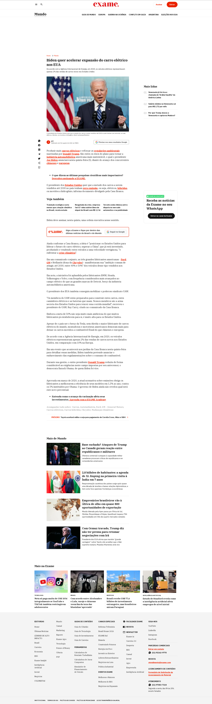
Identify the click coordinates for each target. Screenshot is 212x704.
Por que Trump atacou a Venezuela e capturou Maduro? (161, 114)
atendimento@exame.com (159, 662)
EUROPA (101, 15)
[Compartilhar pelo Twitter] (39, 158)
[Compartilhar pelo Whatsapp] (39, 140)
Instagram (152, 635)
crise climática (67, 252)
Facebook (152, 639)
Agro (128, 663)
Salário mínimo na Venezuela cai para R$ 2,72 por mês (162, 105)
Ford (123, 259)
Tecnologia (60, 644)
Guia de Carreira (81, 640)
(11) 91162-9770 (159, 653)
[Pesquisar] (41, 5)
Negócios (38, 676)
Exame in (130, 636)
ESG (36, 656)
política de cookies (67, 700)
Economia (38, 652)
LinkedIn (152, 630)
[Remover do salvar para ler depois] (39, 167)
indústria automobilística (61, 156)
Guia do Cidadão (81, 627)
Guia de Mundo (89, 15)
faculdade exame (134, 621)
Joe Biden (52, 160)
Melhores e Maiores (106, 677)
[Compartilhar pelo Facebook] (39, 145)
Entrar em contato (156, 649)
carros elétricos (71, 150)
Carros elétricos (55, 410)
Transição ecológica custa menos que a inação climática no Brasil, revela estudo (59, 207)
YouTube (152, 626)
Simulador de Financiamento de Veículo (80, 669)
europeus (64, 163)
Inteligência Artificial (39, 666)
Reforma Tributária (106, 627)
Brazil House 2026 (106, 631)
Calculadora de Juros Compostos (83, 660)
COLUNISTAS (39, 681)
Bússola (101, 640)
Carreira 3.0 (131, 641)
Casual (59, 626)
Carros (75, 407)
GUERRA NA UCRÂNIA (117, 15)
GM (48, 262)
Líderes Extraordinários (108, 658)
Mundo (40, 14)
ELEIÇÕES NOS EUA (169, 15)
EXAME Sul (103, 636)
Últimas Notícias (41, 631)
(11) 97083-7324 (159, 685)
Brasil (36, 643)
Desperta (130, 645)
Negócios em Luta (105, 662)
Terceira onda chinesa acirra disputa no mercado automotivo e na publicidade (115, 207)
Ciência (59, 652)
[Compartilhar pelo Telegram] (39, 154)
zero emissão (90, 188)
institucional (40, 700)
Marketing (60, 630)
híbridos (122, 188)
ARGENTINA (154, 15)
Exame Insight (40, 660)
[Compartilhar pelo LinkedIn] (39, 149)
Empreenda (131, 667)
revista (130, 627)
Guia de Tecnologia (82, 631)
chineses (52, 163)
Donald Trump (71, 153)
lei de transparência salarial (108, 700)
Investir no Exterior (106, 653)
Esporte (59, 635)
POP (58, 657)
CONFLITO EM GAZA (137, 15)
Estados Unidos (73, 185)
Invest (37, 672)
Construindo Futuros (107, 644)
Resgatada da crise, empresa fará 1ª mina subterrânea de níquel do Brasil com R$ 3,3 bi (87, 207)
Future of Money (63, 648)
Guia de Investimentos (83, 636)
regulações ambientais (107, 150)
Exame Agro (61, 639)
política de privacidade (86, 700)
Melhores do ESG (105, 682)
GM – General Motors (112, 407)
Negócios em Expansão (108, 686)
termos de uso (52, 700)
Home (49, 56)
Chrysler (77, 262)
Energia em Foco (105, 649)
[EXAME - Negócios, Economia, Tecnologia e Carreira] (106, 4)
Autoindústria (87, 407)
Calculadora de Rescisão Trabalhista (83, 653)
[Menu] (36, 5)
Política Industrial (105, 667)
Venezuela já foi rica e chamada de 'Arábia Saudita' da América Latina (161, 95)
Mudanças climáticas (102, 410)
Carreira (37, 647)
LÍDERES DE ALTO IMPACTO (41, 637)
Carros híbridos (72, 410)
